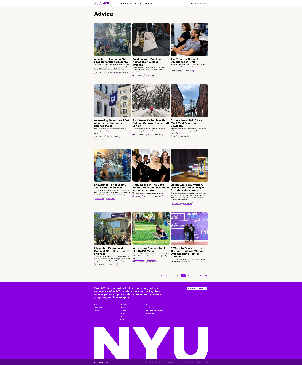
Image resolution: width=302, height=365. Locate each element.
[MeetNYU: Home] (101, 3)
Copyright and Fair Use (154, 310)
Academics (126, 3)
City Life (148, 134)
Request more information (195, 288)
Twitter (122, 307)
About (148, 304)
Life (116, 3)
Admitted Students (100, 72)
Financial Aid (169, 362)
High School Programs (184, 362)
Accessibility (150, 313)
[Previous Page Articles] (161, 275)
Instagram (123, 304)
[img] (112, 39)
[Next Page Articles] (206, 275)
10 (201, 275)
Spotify (122, 319)
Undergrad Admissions (153, 362)
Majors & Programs (113, 136)
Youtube (123, 313)
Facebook (123, 310)
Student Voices (112, 72)
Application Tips (137, 75)
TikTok (122, 316)
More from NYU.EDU (101, 362)
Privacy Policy (151, 307)
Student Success (201, 362)
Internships (136, 196)
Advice (138, 3)
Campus (148, 3)
